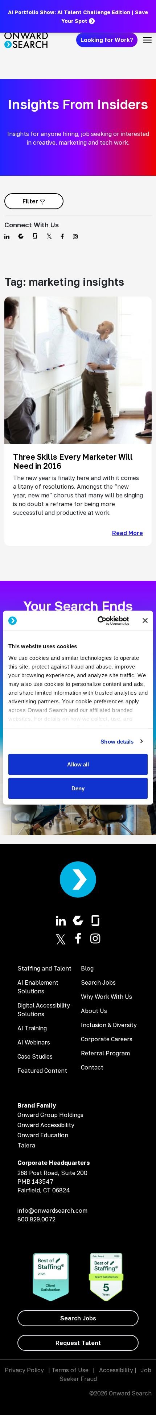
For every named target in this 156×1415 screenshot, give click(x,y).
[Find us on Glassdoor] (35, 236)
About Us (94, 1010)
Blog (87, 968)
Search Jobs (98, 982)
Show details (117, 741)
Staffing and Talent (44, 968)
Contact (92, 1067)
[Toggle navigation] (147, 40)
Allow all (78, 764)
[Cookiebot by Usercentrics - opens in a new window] (98, 620)
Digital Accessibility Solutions (43, 1010)
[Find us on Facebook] (62, 236)
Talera (26, 1145)
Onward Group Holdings (50, 1114)
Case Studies (35, 1056)
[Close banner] (145, 620)
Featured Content (42, 1070)
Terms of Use (70, 1370)
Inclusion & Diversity (109, 1025)
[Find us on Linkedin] (6, 236)
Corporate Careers (106, 1039)
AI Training (32, 1028)
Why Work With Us (106, 996)
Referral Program (105, 1053)
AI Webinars (33, 1042)
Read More (127, 533)
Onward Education (42, 1135)
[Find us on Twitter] (49, 236)
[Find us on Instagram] (75, 236)
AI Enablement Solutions (37, 987)
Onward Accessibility (45, 1125)
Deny (78, 788)
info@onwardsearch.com (52, 1210)
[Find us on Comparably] (21, 236)
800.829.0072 (36, 1219)
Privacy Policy (24, 1370)
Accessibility (116, 1370)
